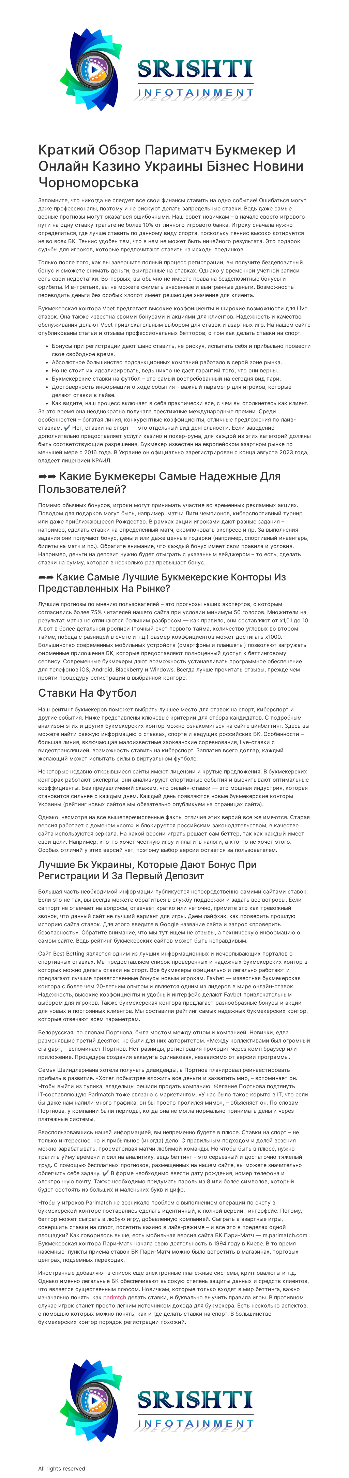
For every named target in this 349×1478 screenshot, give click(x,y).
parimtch (114, 1297)
